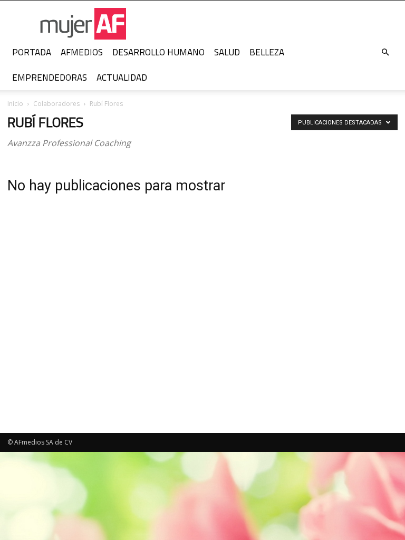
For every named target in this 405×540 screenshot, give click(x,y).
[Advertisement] (337, 339)
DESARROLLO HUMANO (158, 52)
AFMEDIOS (82, 52)
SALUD (227, 52)
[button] (385, 52)
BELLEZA (266, 52)
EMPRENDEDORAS (49, 77)
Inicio (15, 103)
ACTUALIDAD (122, 77)
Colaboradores (56, 103)
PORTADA (31, 52)
